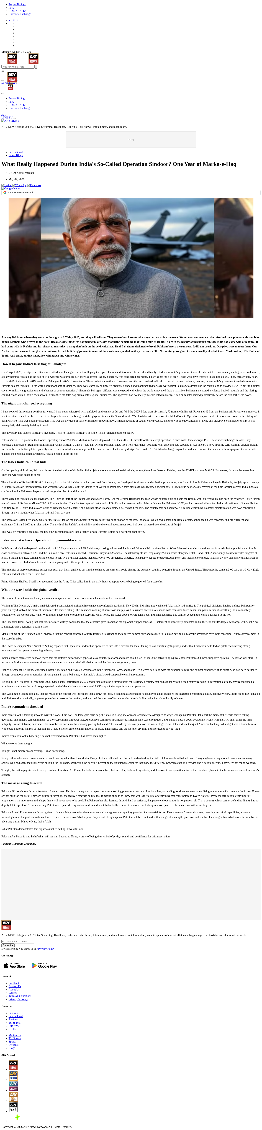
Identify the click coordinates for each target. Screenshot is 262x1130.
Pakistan (13, 1013)
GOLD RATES (17, 10)
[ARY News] (7, 75)
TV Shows (15, 1038)
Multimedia (15, 1035)
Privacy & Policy (18, 999)
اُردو (15, 82)
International (16, 152)
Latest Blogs (16, 155)
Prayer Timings (17, 4)
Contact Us (15, 986)
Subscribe (8, 945)
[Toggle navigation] (2, 71)
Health (12, 1029)
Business (14, 1019)
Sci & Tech (15, 1022)
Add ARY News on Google (20, 192)
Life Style (14, 1025)
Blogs (12, 1047)
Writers (13, 992)
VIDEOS (14, 20)
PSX (11, 7)
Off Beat (13, 1044)
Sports (12, 1041)
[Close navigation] (2, 93)
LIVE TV (7, 82)
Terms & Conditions (20, 995)
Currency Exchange (20, 14)
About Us (14, 989)
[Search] (2, 80)
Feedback (14, 983)
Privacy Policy (46, 948)
